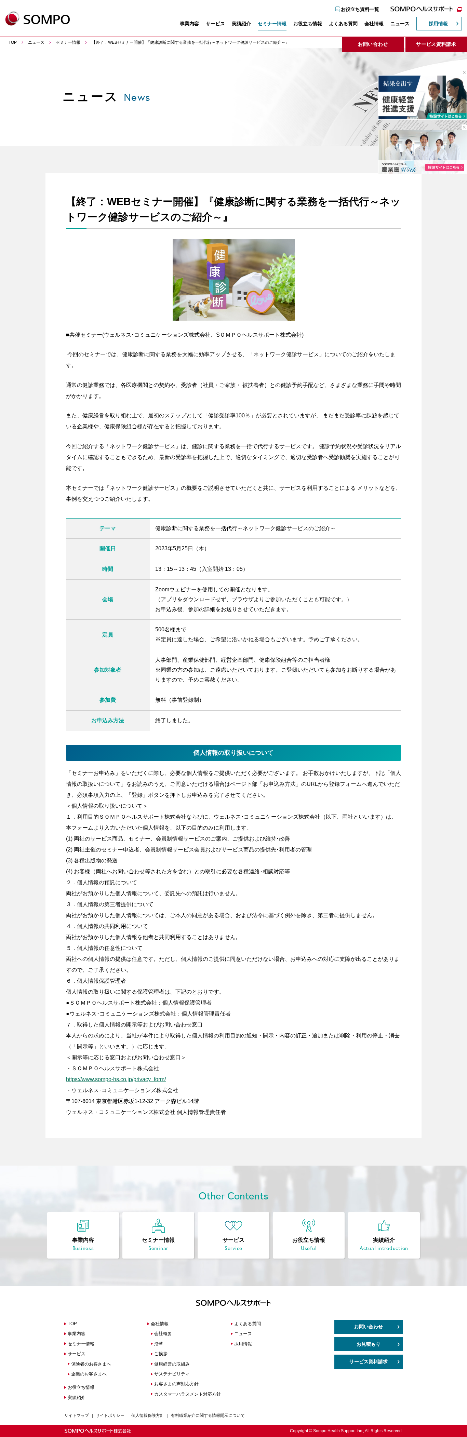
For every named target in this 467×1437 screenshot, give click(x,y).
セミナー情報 (272, 23)
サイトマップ (76, 1415)
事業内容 (189, 23)
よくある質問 (343, 23)
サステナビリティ (172, 1373)
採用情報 (438, 23)
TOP (72, 1323)
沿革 (158, 1343)
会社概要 (163, 1333)
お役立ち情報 (307, 23)
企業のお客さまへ (89, 1373)
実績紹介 (241, 23)
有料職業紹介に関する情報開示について (208, 1415)
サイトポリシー (110, 1415)
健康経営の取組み (172, 1364)
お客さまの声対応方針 (176, 1383)
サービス (215, 23)
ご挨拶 (161, 1353)
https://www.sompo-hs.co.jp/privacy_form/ (116, 1079)
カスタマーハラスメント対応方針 (187, 1394)
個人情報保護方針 (147, 1415)
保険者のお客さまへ (91, 1364)
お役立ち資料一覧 (360, 9)
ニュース (400, 23)
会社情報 (374, 23)
